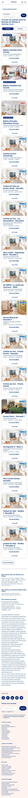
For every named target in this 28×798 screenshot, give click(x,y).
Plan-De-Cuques (5, 583)
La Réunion (18, 608)
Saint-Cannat (20, 583)
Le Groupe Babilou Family (8, 793)
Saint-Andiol (13, 583)
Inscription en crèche (6, 772)
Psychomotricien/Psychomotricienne (10, 753)
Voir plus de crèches (8, 562)
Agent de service (5, 754)
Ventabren (18, 579)
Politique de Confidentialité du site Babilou (14, 716)
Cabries (3, 581)
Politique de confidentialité (8, 785)
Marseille (4, 578)
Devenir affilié (5, 792)
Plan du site (4, 787)
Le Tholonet (4, 582)
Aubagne (17, 578)
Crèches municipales (6, 766)
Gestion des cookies (6, 794)
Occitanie (4, 605)
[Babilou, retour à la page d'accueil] (14, 2)
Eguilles (7, 581)
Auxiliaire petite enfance (7, 752)
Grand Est (18, 607)
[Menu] (3, 2)
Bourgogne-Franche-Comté (8, 608)
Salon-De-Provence (6, 585)
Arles (3, 579)
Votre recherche (6, 14)
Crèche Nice (4, 734)
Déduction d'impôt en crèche (8, 770)
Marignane (10, 582)
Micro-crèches (5, 765)
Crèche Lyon (4, 729)
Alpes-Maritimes (5, 593)
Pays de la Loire (10, 605)
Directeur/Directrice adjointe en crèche (11, 747)
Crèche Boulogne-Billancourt (8, 726)
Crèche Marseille (5, 730)
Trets (6, 579)
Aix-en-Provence (10, 578)
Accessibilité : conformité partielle (9, 789)
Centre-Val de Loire (6, 603)
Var (20, 594)
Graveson (12, 581)
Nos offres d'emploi (6, 757)
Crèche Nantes (5, 733)
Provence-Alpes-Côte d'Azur (8, 607)
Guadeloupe (4, 610)
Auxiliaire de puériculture (7, 749)
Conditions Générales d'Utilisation (9, 782)
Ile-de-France (5, 604)
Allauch (22, 578)
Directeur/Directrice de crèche (9, 746)
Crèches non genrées (6, 767)
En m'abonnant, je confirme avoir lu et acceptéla (14, 716)
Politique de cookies (6, 786)
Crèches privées (5, 769)
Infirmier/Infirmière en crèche (9, 756)
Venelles (13, 579)
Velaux (9, 579)
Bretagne (15, 601)
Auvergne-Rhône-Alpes (7, 601)
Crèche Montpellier (6, 732)
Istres (16, 581)
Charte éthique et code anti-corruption (11, 790)
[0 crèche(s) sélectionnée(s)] (22, 2)
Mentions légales (5, 783)
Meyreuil (16, 582)
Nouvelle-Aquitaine (19, 604)
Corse (9, 610)
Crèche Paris (4, 736)
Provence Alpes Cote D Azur (10, 9)
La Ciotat (21, 581)
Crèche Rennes (5, 737)
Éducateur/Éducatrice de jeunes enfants (11, 750)
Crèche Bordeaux (6, 725)
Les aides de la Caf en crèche (8, 773)
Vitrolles (23, 579)
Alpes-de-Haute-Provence (8, 594)
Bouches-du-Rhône (14, 593)
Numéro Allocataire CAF (7, 774)
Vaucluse (17, 594)
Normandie (11, 604)
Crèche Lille (4, 728)
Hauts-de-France (15, 603)
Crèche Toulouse (5, 739)
